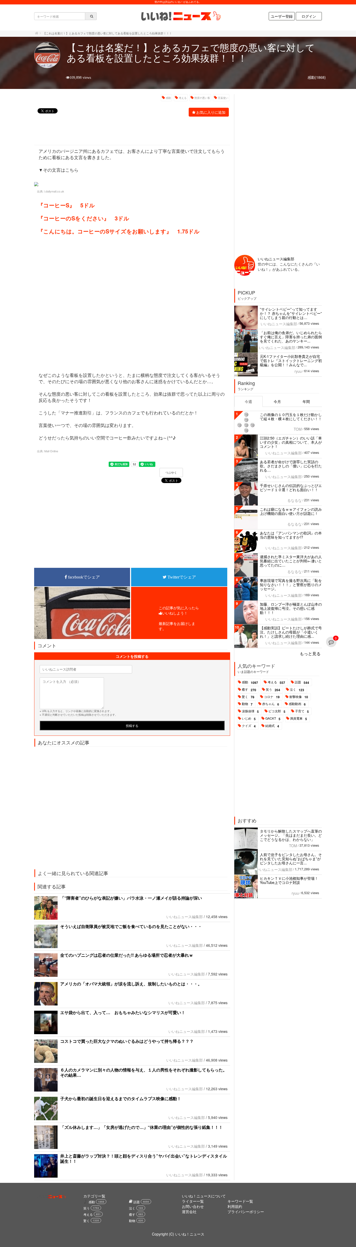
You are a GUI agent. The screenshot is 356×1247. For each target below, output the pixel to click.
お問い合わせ (193, 1206)
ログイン (309, 16)
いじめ (249, 718)
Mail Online (51, 451)
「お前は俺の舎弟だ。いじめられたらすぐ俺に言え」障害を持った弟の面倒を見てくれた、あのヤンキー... (291, 337)
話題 (302, 682)
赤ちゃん (270, 704)
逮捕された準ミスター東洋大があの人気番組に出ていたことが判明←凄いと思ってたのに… (291, 561)
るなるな (294, 500)
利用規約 (235, 1206)
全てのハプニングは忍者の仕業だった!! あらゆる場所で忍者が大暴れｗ (126, 955)
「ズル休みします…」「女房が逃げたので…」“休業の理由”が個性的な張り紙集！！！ (141, 1127)
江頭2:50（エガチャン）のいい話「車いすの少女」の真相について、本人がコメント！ (291, 442)
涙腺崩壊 (250, 711)
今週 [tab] (248, 401)
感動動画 (297, 704)
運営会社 (189, 1211)
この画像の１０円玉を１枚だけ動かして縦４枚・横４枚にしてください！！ (291, 416)
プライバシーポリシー (246, 1211)
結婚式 (272, 725)
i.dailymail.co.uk (54, 191)
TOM (298, 429)
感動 (168, 98)
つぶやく (171, 472)
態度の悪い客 (202, 98)
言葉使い (223, 98)
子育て (302, 711)
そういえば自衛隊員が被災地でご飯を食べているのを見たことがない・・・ (131, 926)
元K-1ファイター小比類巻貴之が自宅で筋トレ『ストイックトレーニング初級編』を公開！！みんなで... (291, 360)
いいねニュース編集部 (184, 916)
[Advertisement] (129, 131)
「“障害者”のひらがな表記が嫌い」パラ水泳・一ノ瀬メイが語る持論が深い (131, 898)
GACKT (272, 718)
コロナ (272, 697)
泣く (297, 689)
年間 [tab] (306, 401)
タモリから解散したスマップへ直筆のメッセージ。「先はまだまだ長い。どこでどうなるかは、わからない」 (291, 835)
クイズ (249, 725)
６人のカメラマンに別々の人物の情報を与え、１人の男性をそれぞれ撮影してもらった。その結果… (143, 1072)
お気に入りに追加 (210, 112)
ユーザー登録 (282, 16)
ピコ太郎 (276, 711)
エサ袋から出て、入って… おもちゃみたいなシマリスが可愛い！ (122, 1012)
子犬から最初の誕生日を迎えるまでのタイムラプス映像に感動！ (120, 1098)
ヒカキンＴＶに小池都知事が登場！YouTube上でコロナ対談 (289, 880)
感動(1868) (317, 77)
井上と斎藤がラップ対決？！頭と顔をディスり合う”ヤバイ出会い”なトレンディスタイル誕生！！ (143, 1158)
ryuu (298, 371)
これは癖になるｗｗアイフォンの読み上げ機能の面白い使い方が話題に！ (291, 511)
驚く (248, 697)
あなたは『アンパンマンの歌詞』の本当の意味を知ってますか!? (291, 535)
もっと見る (310, 653)
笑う (273, 689)
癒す (249, 689)
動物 (247, 704)
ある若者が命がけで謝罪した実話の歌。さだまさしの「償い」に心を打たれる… (291, 466)
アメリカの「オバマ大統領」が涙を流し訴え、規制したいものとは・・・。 (131, 984)
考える (183, 98)
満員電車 (298, 718)
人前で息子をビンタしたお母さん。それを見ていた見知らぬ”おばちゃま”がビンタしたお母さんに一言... (291, 858)
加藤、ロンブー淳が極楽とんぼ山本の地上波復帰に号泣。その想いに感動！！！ (291, 608)
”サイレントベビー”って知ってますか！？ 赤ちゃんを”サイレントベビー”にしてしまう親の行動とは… (291, 313)
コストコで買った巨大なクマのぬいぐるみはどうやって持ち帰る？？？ (127, 1041)
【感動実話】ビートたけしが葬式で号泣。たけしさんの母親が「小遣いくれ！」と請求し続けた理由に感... (291, 632)
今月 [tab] (277, 401)
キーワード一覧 (240, 1201)
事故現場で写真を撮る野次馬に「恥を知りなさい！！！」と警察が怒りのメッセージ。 (291, 584)
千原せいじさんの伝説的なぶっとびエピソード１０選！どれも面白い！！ (291, 487)
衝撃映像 (298, 697)
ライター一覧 (193, 1201)
